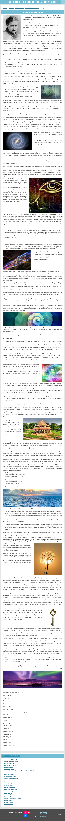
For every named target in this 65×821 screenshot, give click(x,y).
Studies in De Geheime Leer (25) (32, 8)
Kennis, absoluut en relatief (9, 763)
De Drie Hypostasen (8, 785)
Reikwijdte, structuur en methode (47, 8)
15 (3, 731)
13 (3, 725)
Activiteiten (11, 8)
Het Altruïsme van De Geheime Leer (11, 780)
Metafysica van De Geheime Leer (11, 778)
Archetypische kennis (8, 767)
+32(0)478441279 (43, 812)
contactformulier (42, 816)
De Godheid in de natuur (9, 794)
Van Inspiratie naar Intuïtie (10, 776)
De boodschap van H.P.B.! (9, 774)
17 (3, 737)
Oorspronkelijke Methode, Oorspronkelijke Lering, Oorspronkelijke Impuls (20, 770)
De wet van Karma (8, 800)
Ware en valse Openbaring (9, 769)
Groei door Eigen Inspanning (10, 787)
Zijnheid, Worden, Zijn (9, 782)
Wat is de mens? (7, 796)
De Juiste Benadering (8, 791)
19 (3, 742)
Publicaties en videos (19, 8)
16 (3, 734)
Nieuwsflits (5, 8)
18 (3, 739)
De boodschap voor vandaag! (10, 772)
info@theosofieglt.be (43, 813)
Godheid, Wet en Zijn (8, 783)
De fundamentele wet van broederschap (12, 798)
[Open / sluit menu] (63, 2)
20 (3, 745)
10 (3, 717)
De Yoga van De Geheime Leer (10, 789)
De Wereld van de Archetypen (10, 765)
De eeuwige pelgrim (8, 793)
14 (3, 728)
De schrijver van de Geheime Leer (11, 759)
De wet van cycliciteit (8, 802)
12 (3, 723)
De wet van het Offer (8, 804)
